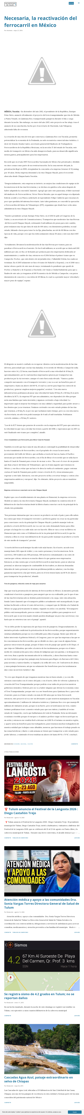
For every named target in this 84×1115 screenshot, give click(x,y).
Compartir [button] (74, 744)
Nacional (24, 744)
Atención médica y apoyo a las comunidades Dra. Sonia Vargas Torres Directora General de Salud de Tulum (41, 903)
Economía (16, 744)
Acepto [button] (75, 1112)
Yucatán (30, 744)
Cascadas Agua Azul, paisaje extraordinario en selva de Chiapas (38, 1079)
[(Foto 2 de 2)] (42, 360)
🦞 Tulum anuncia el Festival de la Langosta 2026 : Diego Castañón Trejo (41, 811)
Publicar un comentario (20, 838)
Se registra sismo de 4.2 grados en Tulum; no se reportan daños (39, 996)
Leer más (77, 838)
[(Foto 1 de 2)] (42, 108)
